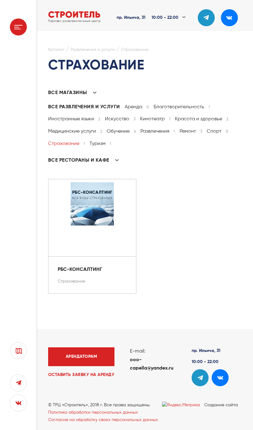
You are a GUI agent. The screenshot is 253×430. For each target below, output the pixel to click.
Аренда (137, 107)
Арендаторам (81, 356)
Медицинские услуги (75, 131)
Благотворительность (182, 107)
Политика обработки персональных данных (93, 412)
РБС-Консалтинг (80, 269)
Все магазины (68, 92)
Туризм (100, 143)
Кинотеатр (155, 119)
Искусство (120, 119)
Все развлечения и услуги (84, 107)
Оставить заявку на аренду (81, 375)
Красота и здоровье (201, 119)
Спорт (217, 131)
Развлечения (157, 131)
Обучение (121, 131)
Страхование (134, 50)
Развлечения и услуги (93, 50)
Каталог (56, 50)
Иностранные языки (74, 119)
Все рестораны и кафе (79, 160)
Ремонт (191, 131)
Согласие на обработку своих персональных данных (103, 420)
